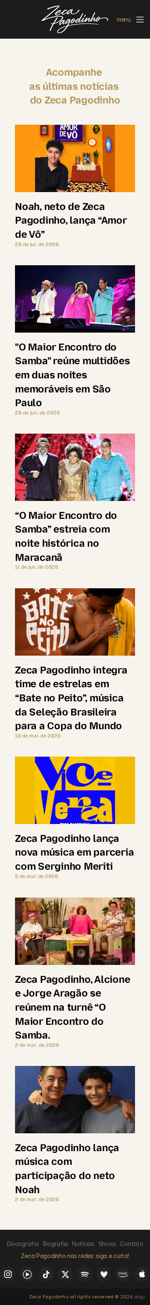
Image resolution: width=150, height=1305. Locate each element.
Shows (107, 1243)
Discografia (23, 1243)
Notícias (83, 1243)
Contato (131, 1243)
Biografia (55, 1243)
